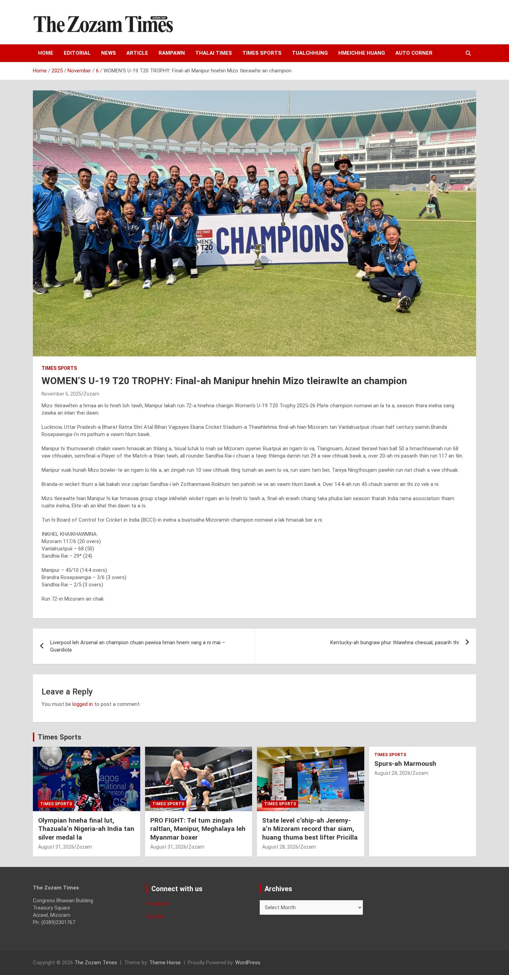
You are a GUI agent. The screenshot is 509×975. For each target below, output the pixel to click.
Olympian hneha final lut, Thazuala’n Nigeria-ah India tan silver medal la (86, 828)
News (108, 53)
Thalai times (213, 53)
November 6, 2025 (61, 394)
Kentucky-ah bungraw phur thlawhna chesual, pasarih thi (394, 642)
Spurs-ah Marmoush (405, 764)
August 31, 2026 (56, 847)
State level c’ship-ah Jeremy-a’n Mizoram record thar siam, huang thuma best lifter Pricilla (310, 828)
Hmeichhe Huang (361, 53)
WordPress (247, 962)
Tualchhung (310, 53)
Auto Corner (413, 53)
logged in (82, 704)
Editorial (77, 53)
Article (137, 53)
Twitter (154, 916)
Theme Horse (165, 962)
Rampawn (172, 53)
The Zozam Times (95, 962)
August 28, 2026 (280, 847)
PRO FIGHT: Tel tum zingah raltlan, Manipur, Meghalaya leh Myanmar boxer (197, 828)
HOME (45, 53)
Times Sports (59, 737)
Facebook (157, 904)
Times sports (262, 53)
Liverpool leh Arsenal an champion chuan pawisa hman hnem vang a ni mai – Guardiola (137, 646)
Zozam (91, 394)
